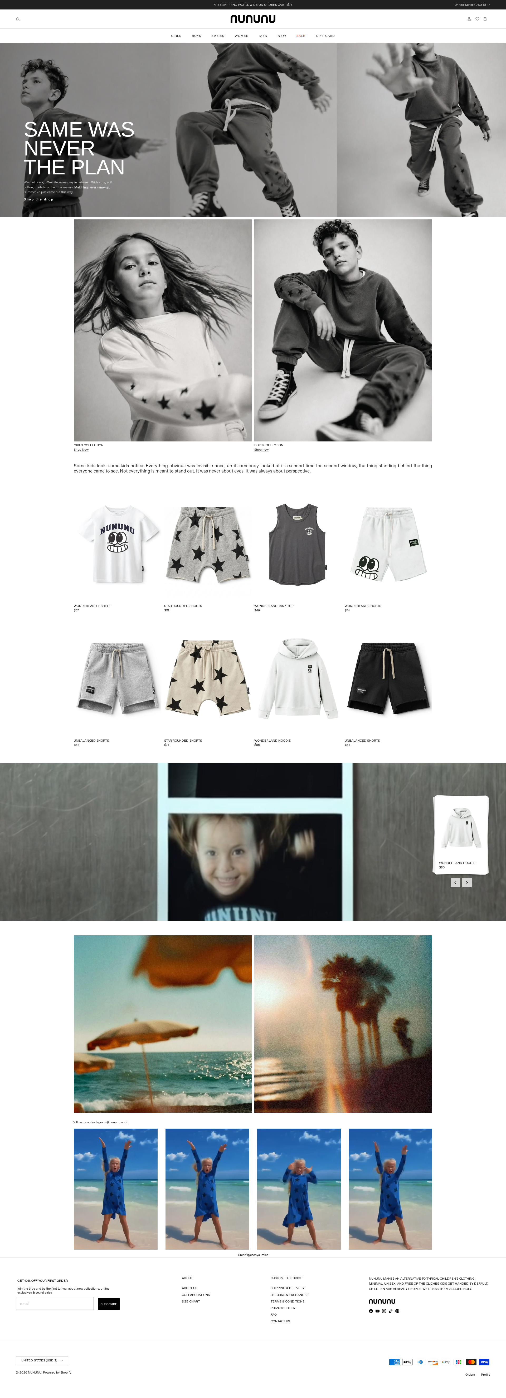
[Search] (18, 19)
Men (263, 36)
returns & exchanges (289, 1295)
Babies (217, 36)
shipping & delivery (287, 1288)
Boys (196, 36)
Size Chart (191, 1301)
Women (242, 36)
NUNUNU (34, 1372)
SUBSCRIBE (109, 1304)
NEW (282, 36)
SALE (301, 36)
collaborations (196, 1295)
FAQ (274, 1314)
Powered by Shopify (57, 1372)
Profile (485, 1374)
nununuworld (118, 1122)
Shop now (261, 449)
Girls (176, 36)
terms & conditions (287, 1301)
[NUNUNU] (253, 19)
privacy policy (283, 1308)
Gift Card (325, 36)
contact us (280, 1321)
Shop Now (81, 449)
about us (189, 1288)
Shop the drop (38, 199)
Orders (470, 1374)
